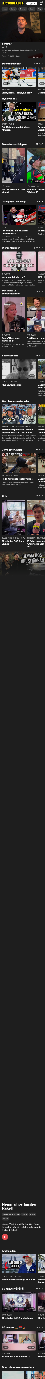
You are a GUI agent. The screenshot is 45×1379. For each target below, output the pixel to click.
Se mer (36, 57)
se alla (39, 64)
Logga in (31, 3)
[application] (22, 25)
